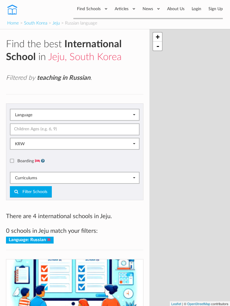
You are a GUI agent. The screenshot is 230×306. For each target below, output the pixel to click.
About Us (175, 9)
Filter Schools (34, 192)
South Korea (35, 23)
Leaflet (176, 303)
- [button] (158, 46)
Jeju (56, 23)
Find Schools (89, 9)
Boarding (26, 161)
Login (196, 9)
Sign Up (215, 9)
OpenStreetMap (198, 303)
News (148, 9)
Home (13, 23)
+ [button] (158, 37)
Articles (122, 9)
